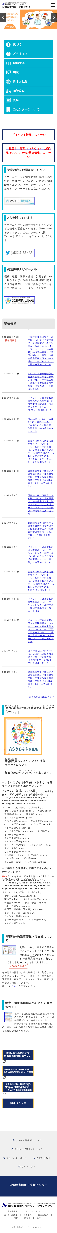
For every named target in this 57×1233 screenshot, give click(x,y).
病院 (16, 1218)
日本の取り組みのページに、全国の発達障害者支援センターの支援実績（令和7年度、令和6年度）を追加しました (41, 657)
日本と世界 (20, 81)
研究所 (27, 1218)
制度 (15, 72)
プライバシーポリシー (18, 1158)
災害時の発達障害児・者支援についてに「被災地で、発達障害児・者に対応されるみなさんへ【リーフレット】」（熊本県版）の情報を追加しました (41, 504)
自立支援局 (43, 1215)
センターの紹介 (10, 1215)
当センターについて (26, 109)
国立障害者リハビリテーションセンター (25, 1211)
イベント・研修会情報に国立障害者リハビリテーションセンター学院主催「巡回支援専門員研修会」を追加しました (41, 605)
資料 (15, 100)
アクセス (28, 1215)
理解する (18, 62)
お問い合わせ (43, 1158)
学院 (39, 1218)
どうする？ (20, 53)
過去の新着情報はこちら (42, 697)
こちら (15, 986)
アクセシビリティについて (28, 1149)
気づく (17, 44)
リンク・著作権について (28, 1140)
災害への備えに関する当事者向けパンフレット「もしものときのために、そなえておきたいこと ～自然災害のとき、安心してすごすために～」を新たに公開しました (41, 580)
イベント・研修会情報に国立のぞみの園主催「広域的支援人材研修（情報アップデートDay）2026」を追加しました (41, 404)
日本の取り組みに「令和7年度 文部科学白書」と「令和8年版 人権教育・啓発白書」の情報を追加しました (41, 425)
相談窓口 (18, 90)
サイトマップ (28, 1166)
